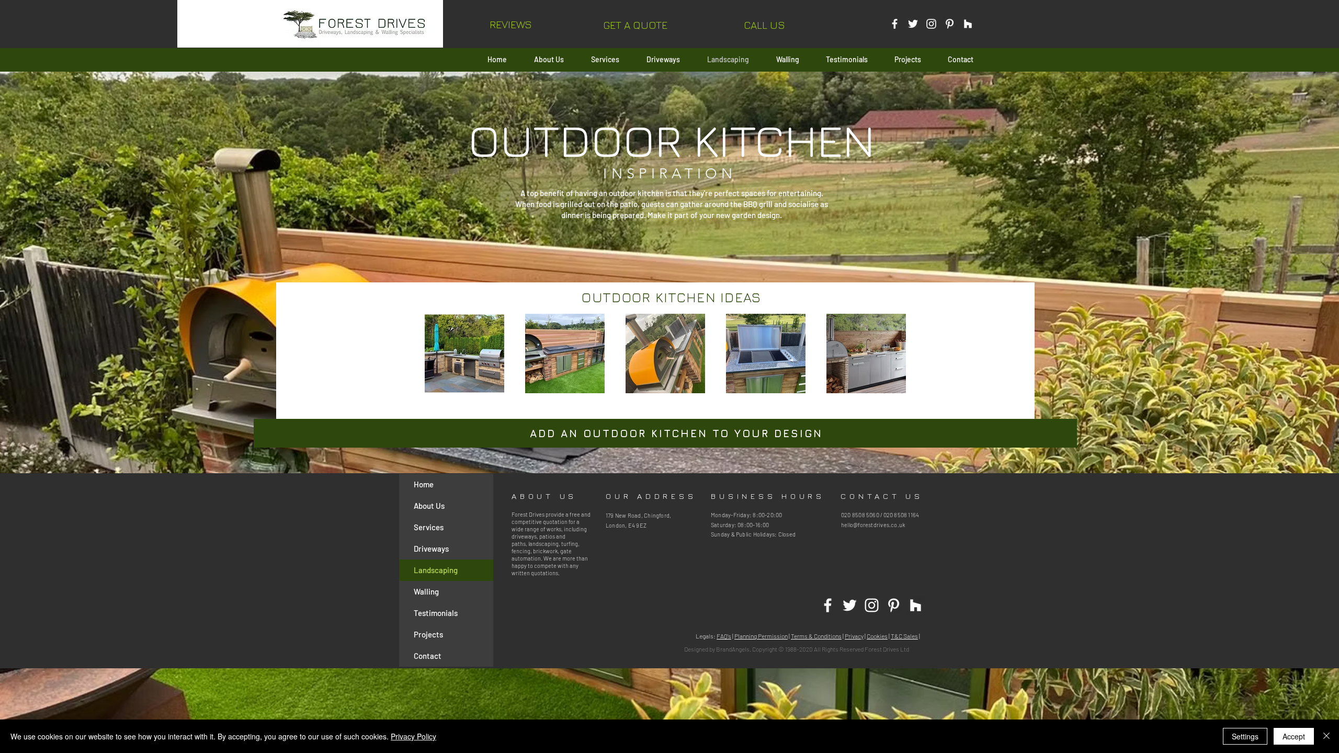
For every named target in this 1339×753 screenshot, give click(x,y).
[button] (635, 25)
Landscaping (436, 570)
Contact (427, 655)
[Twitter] (913, 23)
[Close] (1326, 736)
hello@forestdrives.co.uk (873, 524)
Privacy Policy (413, 736)
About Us (429, 505)
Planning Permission (761, 636)
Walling (426, 591)
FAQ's (724, 636)
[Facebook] (894, 23)
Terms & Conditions (816, 636)
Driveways (431, 548)
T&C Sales (904, 636)
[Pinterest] (949, 23)
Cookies (877, 636)
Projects (428, 634)
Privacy (854, 636)
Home (424, 484)
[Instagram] (931, 23)
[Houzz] (967, 23)
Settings (1245, 736)
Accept (1294, 736)
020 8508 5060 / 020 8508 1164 (880, 514)
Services (429, 527)
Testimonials (436, 613)
